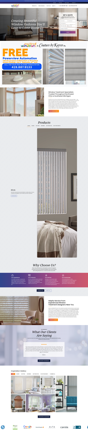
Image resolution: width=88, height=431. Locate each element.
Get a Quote (67, 2)
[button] (34, 6)
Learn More (14, 195)
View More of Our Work (44, 416)
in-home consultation (75, 309)
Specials (54, 2)
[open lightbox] (25, 385)
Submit (67, 32)
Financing (60, 2)
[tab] (29, 126)
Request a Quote (53, 319)
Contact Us (73, 2)
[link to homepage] (15, 6)
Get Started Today (54, 111)
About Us (48, 290)
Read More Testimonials (44, 360)
